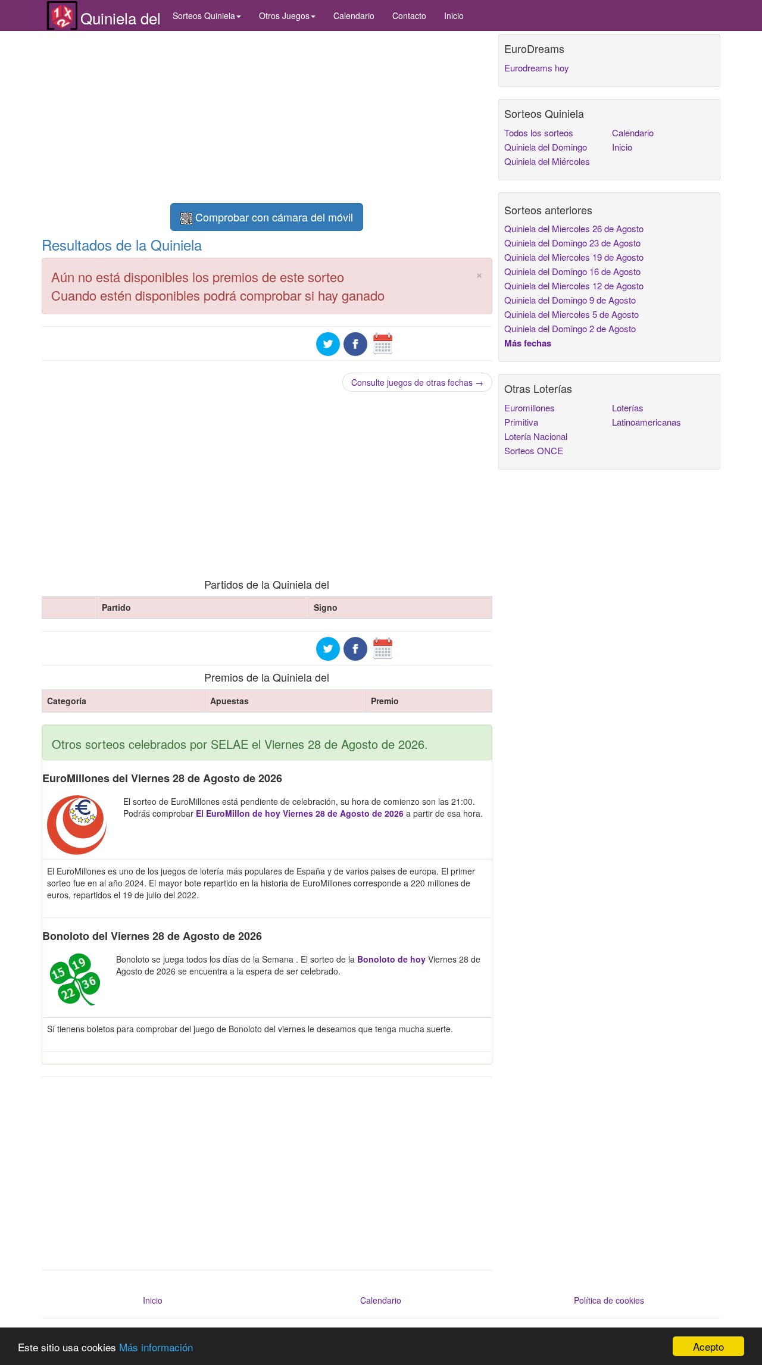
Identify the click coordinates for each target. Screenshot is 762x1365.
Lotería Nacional (535, 436)
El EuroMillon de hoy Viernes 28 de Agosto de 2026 (300, 813)
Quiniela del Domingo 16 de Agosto (572, 271)
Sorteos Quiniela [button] (204, 15)
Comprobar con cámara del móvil (272, 216)
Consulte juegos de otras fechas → (417, 382)
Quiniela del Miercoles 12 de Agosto (574, 285)
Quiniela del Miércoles (547, 161)
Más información (156, 1346)
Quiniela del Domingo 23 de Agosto (572, 242)
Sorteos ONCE (533, 450)
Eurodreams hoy (536, 67)
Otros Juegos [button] (284, 15)
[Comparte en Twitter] (328, 342)
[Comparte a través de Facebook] (355, 342)
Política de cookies (609, 1300)
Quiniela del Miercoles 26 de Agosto (574, 228)
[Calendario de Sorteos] (382, 342)
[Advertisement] (267, 117)
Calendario (353, 15)
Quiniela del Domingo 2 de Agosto (570, 328)
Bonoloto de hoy (391, 959)
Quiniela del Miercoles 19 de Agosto (574, 257)
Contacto (409, 15)
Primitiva (521, 422)
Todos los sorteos (538, 132)
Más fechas (527, 342)
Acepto (708, 1346)
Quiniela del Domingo (545, 146)
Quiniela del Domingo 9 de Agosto (570, 299)
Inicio (454, 15)
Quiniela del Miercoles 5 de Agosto (571, 314)
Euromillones (529, 407)
